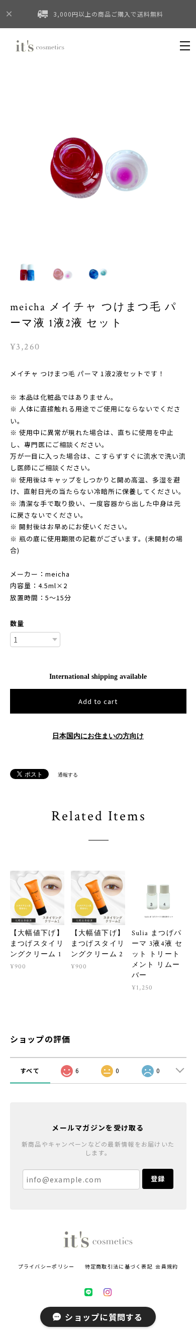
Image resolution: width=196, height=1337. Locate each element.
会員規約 (166, 1266)
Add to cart (98, 701)
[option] (98, 161)
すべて (30, 1070)
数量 (17, 623)
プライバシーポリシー (46, 1266)
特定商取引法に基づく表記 (119, 1266)
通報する (68, 775)
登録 (158, 1178)
